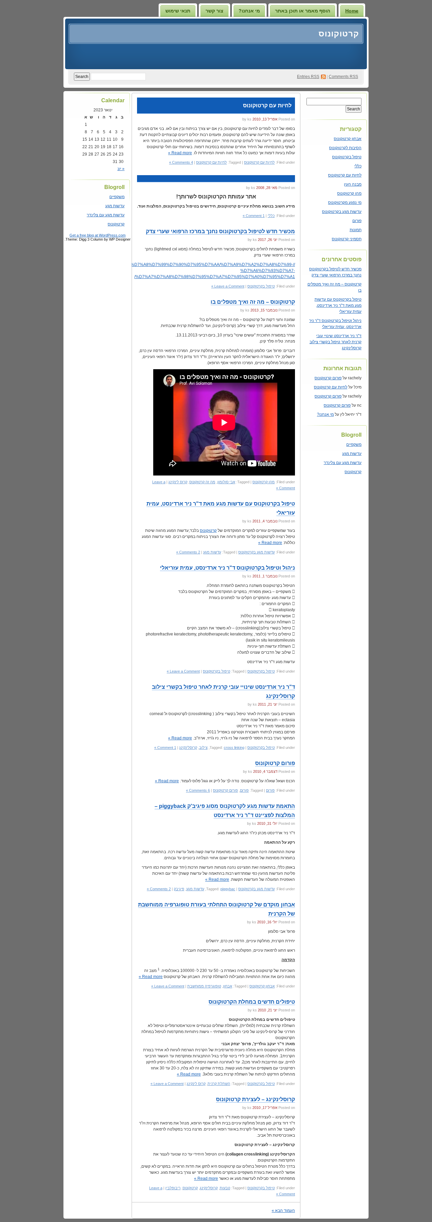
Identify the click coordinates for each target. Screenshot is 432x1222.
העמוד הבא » (283, 1210)
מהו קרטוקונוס (349, 193)
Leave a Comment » (227, 286)
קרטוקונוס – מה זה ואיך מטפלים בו (253, 302)
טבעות (225, 1188)
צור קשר (214, 10)
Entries (308, 76)
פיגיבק (179, 889)
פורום (356, 220)
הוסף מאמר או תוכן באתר (302, 10)
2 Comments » (188, 552)
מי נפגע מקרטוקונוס (344, 202)
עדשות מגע (351, 453)
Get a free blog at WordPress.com (98, 235)
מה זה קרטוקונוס (202, 482)
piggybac (227, 889)
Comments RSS (343, 76)
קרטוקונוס (339, 33)
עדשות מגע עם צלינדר (342, 462)
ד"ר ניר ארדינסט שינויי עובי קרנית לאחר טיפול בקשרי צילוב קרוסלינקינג (335, 341)
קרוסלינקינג (188, 747)
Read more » (180, 153)
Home (351, 10)
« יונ (121, 168)
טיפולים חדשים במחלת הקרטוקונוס (252, 1002)
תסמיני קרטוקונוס (346, 239)
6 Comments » (198, 790)
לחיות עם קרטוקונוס (344, 175)
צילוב (203, 747)
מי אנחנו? (249, 10)
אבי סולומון (226, 482)
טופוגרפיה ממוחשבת (204, 986)
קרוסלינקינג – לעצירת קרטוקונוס (255, 1099)
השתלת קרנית (219, 1084)
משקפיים (353, 444)
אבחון (227, 986)
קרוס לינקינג (177, 482)
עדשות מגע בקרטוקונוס (341, 211)
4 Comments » (181, 162)
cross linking (234, 747)
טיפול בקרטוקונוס (346, 157)
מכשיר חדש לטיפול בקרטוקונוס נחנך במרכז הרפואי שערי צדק (220, 231)
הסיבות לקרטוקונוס (345, 147)
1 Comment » (254, 216)
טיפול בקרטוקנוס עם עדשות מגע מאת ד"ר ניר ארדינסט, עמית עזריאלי (338, 305)
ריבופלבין (173, 1188)
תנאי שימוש (177, 10)
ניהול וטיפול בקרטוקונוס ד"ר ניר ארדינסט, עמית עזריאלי (227, 568)
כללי (357, 166)
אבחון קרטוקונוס (347, 138)
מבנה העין (352, 184)
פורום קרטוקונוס (328, 378)
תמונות (355, 229)
